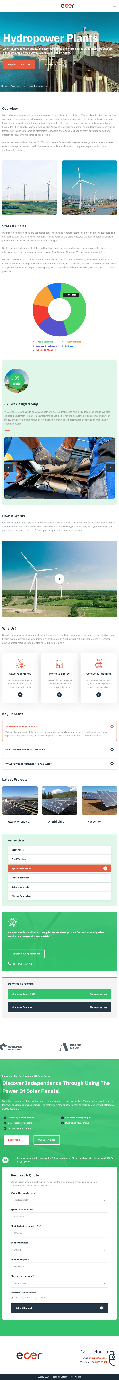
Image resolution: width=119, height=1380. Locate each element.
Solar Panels (17, 850)
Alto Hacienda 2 (19, 821)
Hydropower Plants (21, 868)
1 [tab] (7, 430)
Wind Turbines (18, 859)
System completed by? (22, 1209)
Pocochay (94, 821)
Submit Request (24, 1308)
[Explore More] (20, 694)
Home (4, 86)
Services (15, 86)
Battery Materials (20, 887)
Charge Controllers (21, 896)
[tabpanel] (59, 413)
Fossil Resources (20, 877)
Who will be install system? (24, 1193)
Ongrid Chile (56, 821)
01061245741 (23, 964)
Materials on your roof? (22, 1276)
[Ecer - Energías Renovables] (67, 5)
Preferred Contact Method (24, 1293)
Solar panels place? (20, 1259)
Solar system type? (20, 1243)
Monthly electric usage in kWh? (26, 1226)
